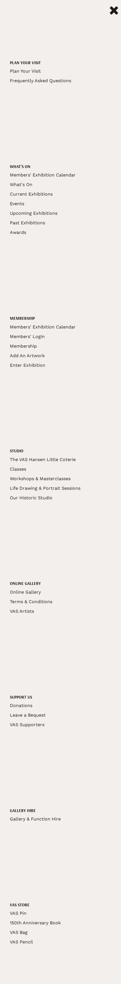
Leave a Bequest (28, 715)
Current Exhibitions (31, 194)
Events (17, 203)
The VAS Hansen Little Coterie (43, 459)
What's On (21, 184)
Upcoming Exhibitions (33, 213)
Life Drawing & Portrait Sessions (45, 488)
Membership (23, 346)
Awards (18, 232)
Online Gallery (25, 592)
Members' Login (27, 336)
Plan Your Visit (25, 71)
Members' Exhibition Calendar (43, 175)
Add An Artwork (27, 355)
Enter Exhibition (27, 365)
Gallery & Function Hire (35, 819)
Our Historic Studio (31, 497)
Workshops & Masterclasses (40, 478)
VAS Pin (18, 913)
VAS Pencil (21, 942)
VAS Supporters (27, 724)
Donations (21, 705)
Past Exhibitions (27, 222)
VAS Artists (22, 611)
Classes (18, 469)
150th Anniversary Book (35, 922)
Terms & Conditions (31, 601)
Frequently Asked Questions (40, 80)
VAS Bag (19, 932)
